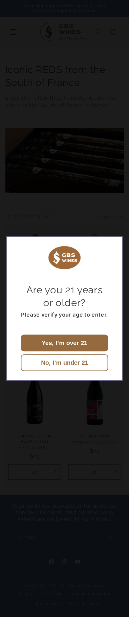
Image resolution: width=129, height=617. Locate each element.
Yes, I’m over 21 (64, 343)
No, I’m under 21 (64, 362)
